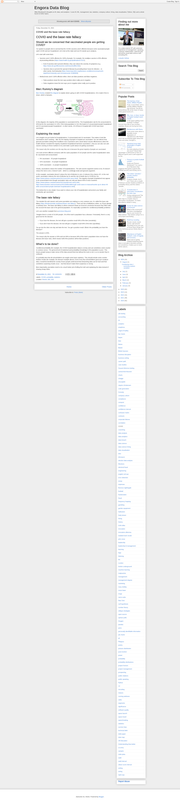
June (124, 274)
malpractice (122, 573)
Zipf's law (121, 775)
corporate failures (124, 419)
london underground (125, 566)
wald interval (122, 761)
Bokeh (120, 348)
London (120, 563)
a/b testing (121, 313)
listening (121, 556)
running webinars (124, 696)
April (124, 277)
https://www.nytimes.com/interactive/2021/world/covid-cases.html (58, 182)
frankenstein (122, 494)
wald (119, 758)
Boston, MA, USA (48, 279)
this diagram (54, 93)
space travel (122, 717)
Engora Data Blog (51, 7)
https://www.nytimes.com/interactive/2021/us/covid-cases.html (57, 178)
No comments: (57, 274)
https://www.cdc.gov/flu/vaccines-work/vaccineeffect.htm (61, 66)
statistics (57, 277)
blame (120, 344)
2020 (122, 300)
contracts (121, 416)
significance (122, 706)
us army (121, 747)
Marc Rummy (40, 93)
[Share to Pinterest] (74, 274)
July (123, 271)
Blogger (101, 797)
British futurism (123, 351)
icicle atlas (121, 525)
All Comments (125, 88)
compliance (122, 399)
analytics (121, 324)
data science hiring (124, 447)
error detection (123, 477)
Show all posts (86, 21)
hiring (120, 518)
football (120, 491)
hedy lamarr (122, 515)
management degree (125, 580)
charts (120, 375)
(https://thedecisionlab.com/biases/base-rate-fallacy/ (58, 203)
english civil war (123, 474)
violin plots (121, 754)
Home (69, 287)
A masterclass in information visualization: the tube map (135, 191)
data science (122, 443)
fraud (120, 498)
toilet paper (122, 734)
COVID (43, 277)
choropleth (121, 382)
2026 (122, 259)
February (125, 283)
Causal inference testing (126, 368)
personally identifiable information (129, 631)
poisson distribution (124, 648)
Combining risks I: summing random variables (128, 266)
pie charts (121, 635)
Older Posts (107, 287)
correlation (121, 423)
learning (121, 549)
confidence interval (124, 409)
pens (120, 628)
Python (120, 682)
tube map (121, 737)
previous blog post (64, 211)
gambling (121, 505)
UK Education (122, 741)
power (120, 655)
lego (119, 553)
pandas (120, 624)
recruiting (121, 689)
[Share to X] (70, 274)
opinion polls (122, 617)
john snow (121, 539)
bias (119, 341)
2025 (122, 289)
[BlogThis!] (68, 274)
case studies (122, 365)
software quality (123, 710)
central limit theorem (125, 371)
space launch (122, 713)
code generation (123, 389)
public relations (123, 676)
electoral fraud (123, 467)
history (120, 522)
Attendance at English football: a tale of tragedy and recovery (135, 235)
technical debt (123, 730)
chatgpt (120, 378)
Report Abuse (124, 781)
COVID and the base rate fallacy (53, 32)
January (125, 286)
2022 (122, 295)
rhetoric (120, 693)
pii (119, 638)
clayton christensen (124, 385)
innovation (121, 529)
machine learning (124, 570)
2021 (122, 298)
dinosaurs (121, 457)
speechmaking (123, 720)
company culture (123, 395)
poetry (120, 645)
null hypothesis (123, 604)
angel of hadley (123, 330)
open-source (122, 614)
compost (121, 402)
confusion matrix (123, 412)
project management (125, 669)
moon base (122, 590)
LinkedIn (121, 58)
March (124, 280)
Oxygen (120, 621)
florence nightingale (124, 488)
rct (119, 686)
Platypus (121, 641)
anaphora (121, 327)
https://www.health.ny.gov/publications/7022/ (69, 60)
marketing (121, 583)
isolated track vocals (125, 535)
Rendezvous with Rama (135, 129)
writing (120, 768)
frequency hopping (124, 501)
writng (120, 771)
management (122, 576)
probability (50, 277)
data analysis (122, 433)
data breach (122, 440)
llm (119, 559)
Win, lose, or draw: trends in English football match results (135, 117)
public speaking (123, 679)
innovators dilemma (124, 532)
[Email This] (66, 274)
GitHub (126, 58)
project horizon (123, 665)
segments (121, 703)
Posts (123, 84)
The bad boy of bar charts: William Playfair (134, 102)
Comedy (121, 392)
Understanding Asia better (126, 744)
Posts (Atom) (78, 292)
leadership (121, 542)
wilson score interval (125, 764)
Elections (121, 464)
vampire (121, 751)
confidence (122, 406)
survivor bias (122, 727)
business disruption (124, 354)
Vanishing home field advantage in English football (134, 145)
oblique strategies (124, 611)
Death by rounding (133, 220)
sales (120, 700)
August (124, 262)
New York (121, 600)
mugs (120, 594)
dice (119, 453)
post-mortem (122, 652)
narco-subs (122, 597)
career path (122, 361)
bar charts (121, 334)
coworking (121, 430)
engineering (122, 471)
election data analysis (125, 460)
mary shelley (122, 587)
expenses (121, 484)
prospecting (122, 672)
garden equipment (124, 508)
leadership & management (127, 546)
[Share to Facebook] (72, 274)
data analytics (122, 436)
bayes (120, 337)
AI (119, 320)
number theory (123, 607)
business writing (123, 358)
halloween (121, 512)
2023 (122, 292)
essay (120, 481)
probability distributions (125, 662)
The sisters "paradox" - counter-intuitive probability (134, 175)
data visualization (124, 450)
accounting (122, 317)
